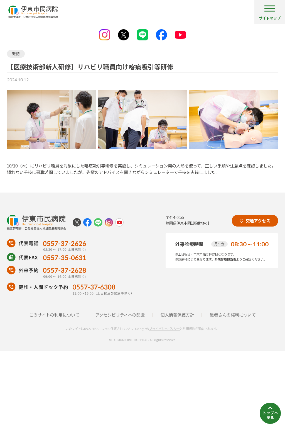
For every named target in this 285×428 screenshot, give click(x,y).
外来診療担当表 (225, 259)
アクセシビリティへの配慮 (120, 315)
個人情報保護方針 (177, 315)
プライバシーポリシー (164, 328)
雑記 (15, 53)
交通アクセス (257, 220)
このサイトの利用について (54, 315)
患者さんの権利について (233, 315)
